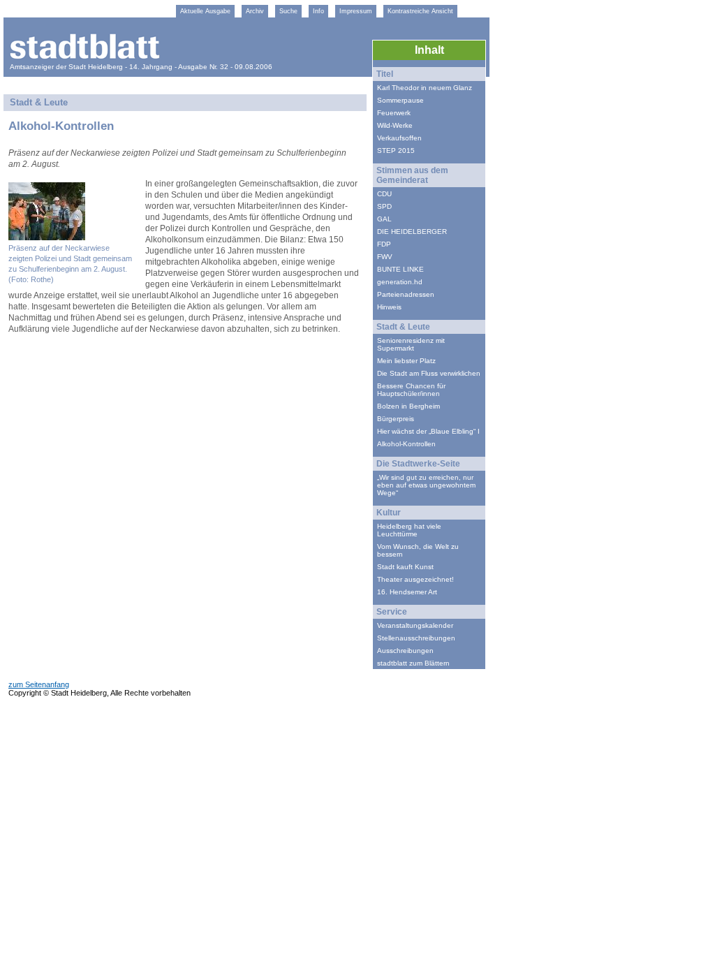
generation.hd (399, 282)
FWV (384, 256)
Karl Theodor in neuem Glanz (424, 87)
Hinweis (389, 307)
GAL (384, 219)
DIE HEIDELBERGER (412, 231)
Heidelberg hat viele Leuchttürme (409, 530)
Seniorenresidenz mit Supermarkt (411, 344)
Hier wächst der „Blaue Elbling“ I (428, 431)
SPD (384, 206)
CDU (384, 194)
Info (318, 11)
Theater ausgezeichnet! (415, 579)
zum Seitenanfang (38, 684)
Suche (288, 11)
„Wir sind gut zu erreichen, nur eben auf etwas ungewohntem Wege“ (426, 485)
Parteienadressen (405, 294)
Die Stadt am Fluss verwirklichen (428, 373)
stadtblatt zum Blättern (413, 663)
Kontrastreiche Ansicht (420, 11)
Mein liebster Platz (406, 361)
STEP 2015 (396, 150)
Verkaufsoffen (399, 138)
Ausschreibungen (405, 650)
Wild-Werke (395, 125)
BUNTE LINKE (400, 269)
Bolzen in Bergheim (408, 406)
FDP (384, 244)
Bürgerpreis (395, 419)
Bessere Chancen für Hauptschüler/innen (411, 389)
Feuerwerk (394, 113)
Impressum (355, 11)
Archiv (255, 11)
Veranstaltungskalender (415, 625)
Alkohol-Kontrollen (406, 444)
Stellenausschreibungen (416, 638)
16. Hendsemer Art (407, 592)
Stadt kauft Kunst (405, 567)
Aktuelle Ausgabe (205, 11)
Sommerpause (400, 100)
